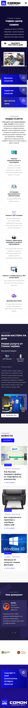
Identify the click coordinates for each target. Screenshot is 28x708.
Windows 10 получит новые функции (12, 562)
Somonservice (16, 468)
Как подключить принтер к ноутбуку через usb (12, 521)
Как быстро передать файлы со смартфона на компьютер (12, 475)
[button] (14, 44)
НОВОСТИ (8, 465)
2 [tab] (15, 632)
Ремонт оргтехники (14, 215)
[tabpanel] (14, 614)
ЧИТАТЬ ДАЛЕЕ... (10, 482)
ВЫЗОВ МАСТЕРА (14, 301)
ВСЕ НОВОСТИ (8, 440)
